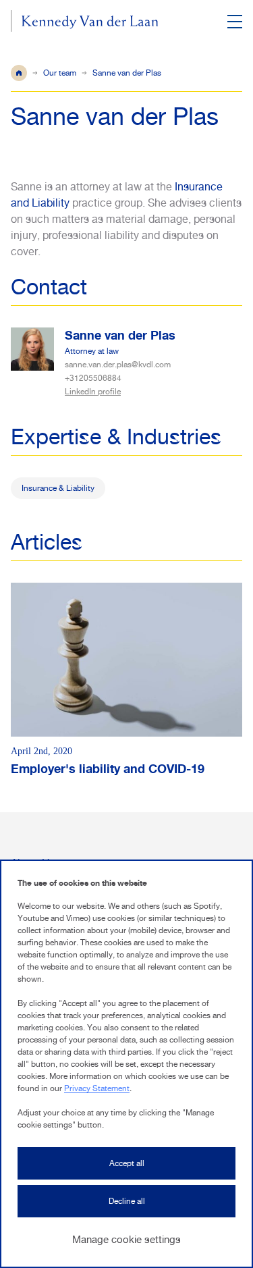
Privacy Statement (97, 1088)
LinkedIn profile (93, 391)
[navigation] (234, 21)
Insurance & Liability (58, 488)
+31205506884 (93, 378)
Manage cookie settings (126, 1239)
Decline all (127, 1201)
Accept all (126, 1163)
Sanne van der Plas (120, 334)
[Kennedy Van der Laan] (85, 23)
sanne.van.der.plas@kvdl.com (118, 364)
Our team (59, 73)
